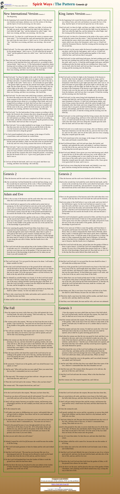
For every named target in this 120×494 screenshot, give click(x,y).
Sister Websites (72, 490)
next (10, 4)
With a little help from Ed (60, 484)
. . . (12, 4)
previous (6, 4)
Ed (60, 487)
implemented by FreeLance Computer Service (55, 490)
